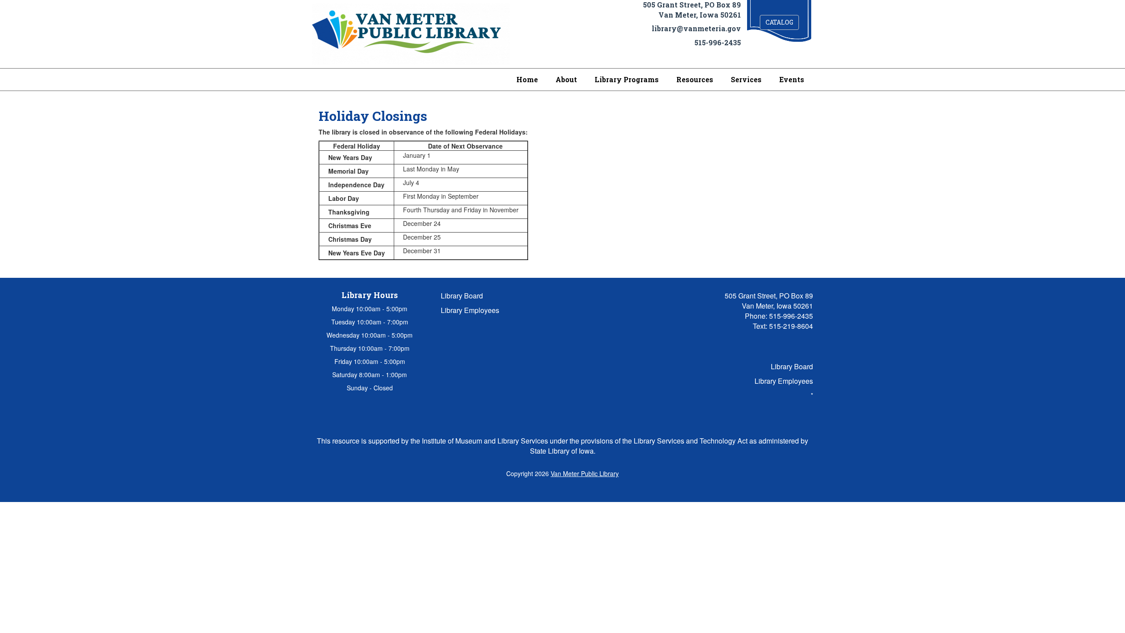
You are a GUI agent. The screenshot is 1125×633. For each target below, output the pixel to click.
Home (527, 79)
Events (791, 79)
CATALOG (779, 22)
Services (746, 79)
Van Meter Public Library (585, 473)
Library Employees (470, 310)
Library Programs (627, 79)
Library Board (462, 296)
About (566, 79)
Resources (694, 79)
